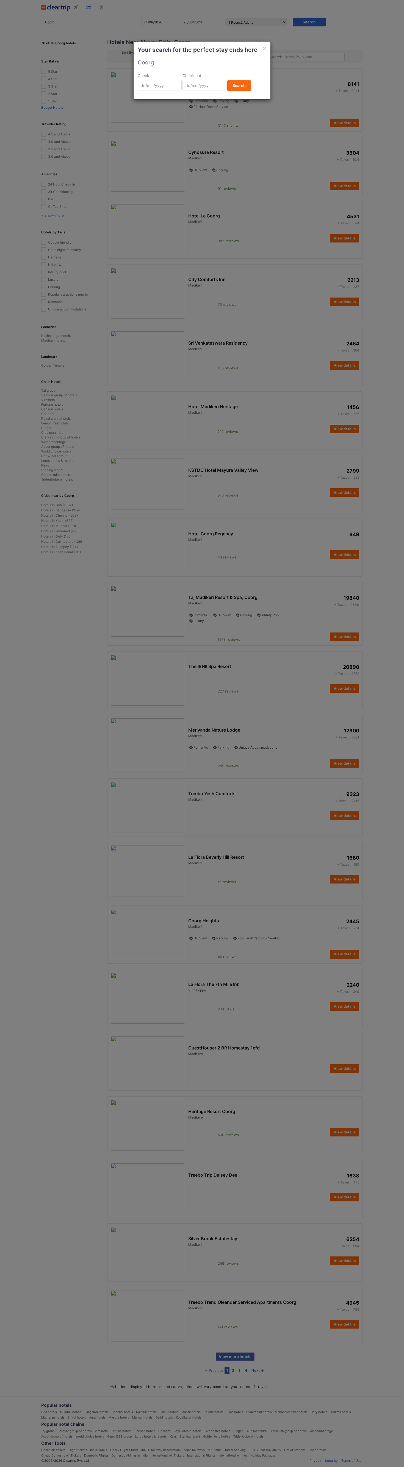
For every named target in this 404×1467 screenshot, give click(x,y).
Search (239, 85)
